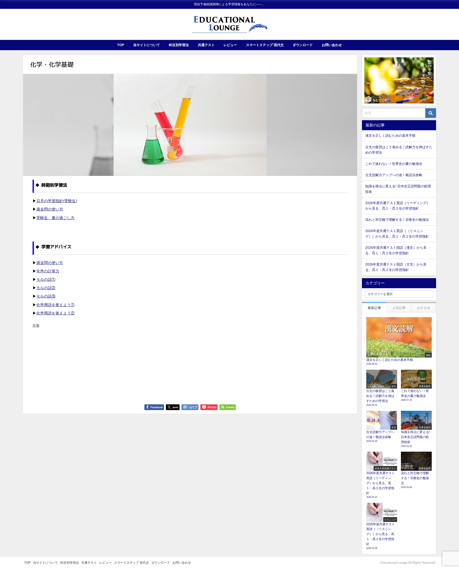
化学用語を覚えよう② (55, 313)
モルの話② (45, 288)
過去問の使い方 (49, 209)
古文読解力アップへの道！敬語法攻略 (393, 175)
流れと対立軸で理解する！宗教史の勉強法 (397, 219)
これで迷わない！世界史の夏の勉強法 (393, 163)
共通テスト (206, 45)
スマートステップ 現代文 (265, 45)
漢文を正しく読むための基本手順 (390, 135)
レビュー (230, 45)
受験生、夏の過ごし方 (55, 218)
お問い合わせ (332, 45)
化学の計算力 (47, 271)
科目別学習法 (179, 45)
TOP (120, 45)
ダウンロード (303, 45)
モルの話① (45, 279)
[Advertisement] (176, 362)
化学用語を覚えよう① (55, 305)
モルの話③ (45, 296)
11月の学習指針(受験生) (56, 201)
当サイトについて (146, 45)
